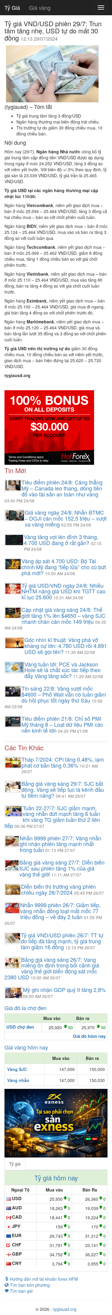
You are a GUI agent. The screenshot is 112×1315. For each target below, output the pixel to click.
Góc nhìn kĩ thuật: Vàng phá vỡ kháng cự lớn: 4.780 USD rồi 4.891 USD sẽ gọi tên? (65, 645)
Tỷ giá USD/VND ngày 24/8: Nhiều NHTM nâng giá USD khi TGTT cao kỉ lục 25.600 (63, 591)
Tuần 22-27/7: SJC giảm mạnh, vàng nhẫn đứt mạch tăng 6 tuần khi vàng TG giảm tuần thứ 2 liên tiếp (52, 816)
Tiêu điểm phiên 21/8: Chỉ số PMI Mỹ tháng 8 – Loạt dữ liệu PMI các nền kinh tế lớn (62, 724)
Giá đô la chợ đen (25, 1008)
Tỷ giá (15, 1164)
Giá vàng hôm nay (26, 1047)
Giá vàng (39, 7)
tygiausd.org (64, 1309)
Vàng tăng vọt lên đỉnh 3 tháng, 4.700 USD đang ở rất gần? (61, 540)
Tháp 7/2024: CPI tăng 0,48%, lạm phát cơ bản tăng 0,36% (63, 762)
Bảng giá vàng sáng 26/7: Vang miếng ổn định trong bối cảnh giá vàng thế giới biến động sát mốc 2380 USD (51, 968)
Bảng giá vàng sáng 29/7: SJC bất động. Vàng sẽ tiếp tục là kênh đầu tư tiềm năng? (63, 789)
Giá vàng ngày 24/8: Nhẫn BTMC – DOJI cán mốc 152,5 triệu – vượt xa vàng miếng (66, 518)
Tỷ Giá (12, 7)
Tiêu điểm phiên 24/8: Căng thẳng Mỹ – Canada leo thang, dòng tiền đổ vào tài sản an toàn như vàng (62, 488)
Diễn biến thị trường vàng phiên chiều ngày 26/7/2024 (58, 889)
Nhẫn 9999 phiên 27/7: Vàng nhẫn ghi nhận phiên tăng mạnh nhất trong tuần (60, 844)
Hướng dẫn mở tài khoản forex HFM (43, 1279)
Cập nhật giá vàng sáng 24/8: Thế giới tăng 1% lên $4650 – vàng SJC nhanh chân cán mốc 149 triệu (63, 615)
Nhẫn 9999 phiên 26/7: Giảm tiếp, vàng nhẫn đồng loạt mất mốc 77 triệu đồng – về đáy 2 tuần (60, 911)
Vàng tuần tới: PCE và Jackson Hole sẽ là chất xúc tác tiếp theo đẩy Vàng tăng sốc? (62, 670)
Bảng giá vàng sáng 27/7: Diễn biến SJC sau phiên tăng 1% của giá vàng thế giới (62, 868)
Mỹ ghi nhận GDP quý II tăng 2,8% (64, 989)
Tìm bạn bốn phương (29, 1285)
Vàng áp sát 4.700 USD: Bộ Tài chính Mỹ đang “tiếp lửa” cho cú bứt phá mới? (64, 567)
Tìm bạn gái (21, 1291)
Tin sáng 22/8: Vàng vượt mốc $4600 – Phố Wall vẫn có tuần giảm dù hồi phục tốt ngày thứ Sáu (64, 694)
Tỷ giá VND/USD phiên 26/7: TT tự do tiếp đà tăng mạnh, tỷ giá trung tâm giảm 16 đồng (62, 941)
